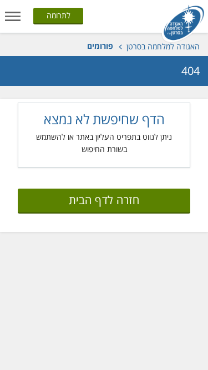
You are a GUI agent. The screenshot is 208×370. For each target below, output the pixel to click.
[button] (13, 15)
